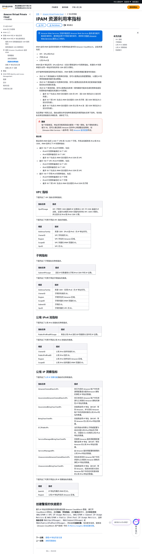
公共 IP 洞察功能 (51, 377)
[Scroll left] (50, 7)
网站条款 (53, 551)
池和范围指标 (50, 541)
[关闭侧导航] (30, 14)
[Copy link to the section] (34, 192)
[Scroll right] (83, 7)
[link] (72, 14)
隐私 (47, 551)
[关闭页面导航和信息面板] (137, 33)
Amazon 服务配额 (81, 130)
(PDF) (62, 39)
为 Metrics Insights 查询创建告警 (81, 526)
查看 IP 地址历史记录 (53, 537)
